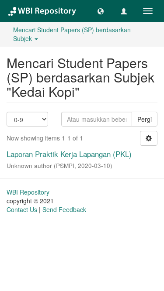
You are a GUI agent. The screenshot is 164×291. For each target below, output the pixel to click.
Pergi (144, 119)
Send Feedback (64, 209)
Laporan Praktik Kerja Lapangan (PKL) (69, 153)
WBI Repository (28, 192)
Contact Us (22, 209)
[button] (100, 10)
